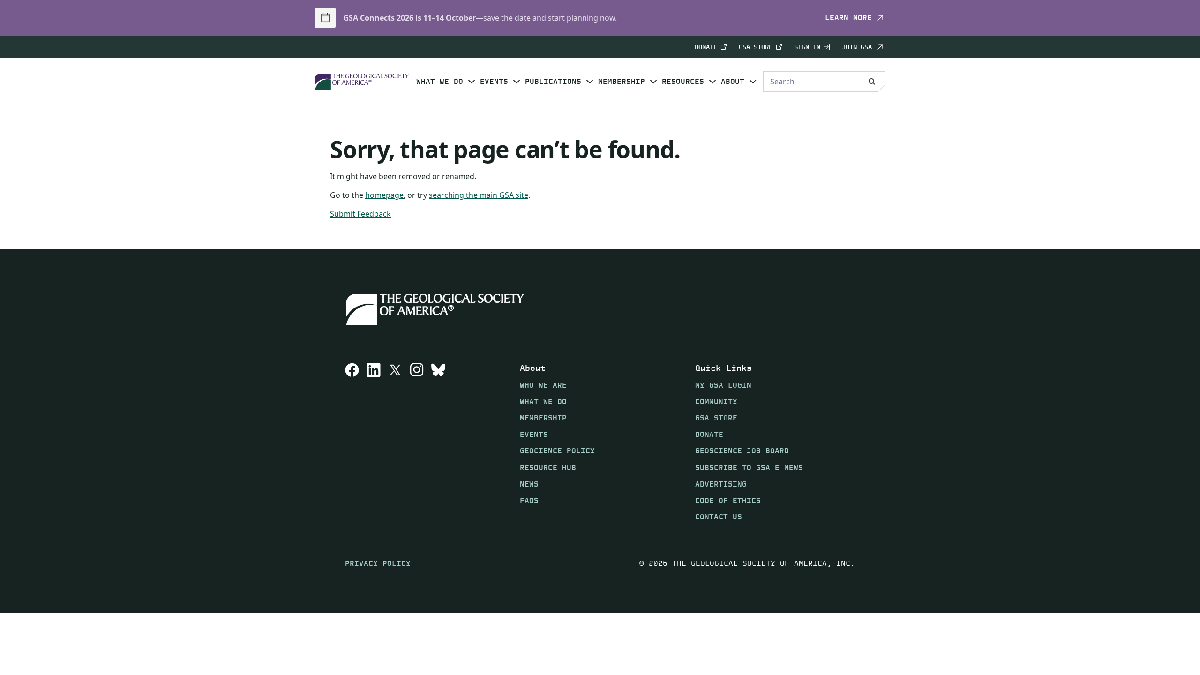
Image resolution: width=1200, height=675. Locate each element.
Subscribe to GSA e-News (749, 467)
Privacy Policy (378, 563)
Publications (553, 81)
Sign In (807, 47)
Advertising (721, 484)
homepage (384, 195)
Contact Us (718, 516)
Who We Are (543, 385)
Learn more (848, 17)
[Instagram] (417, 442)
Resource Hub (548, 467)
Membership (621, 81)
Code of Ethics (728, 500)
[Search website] (873, 81)
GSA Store (755, 47)
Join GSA (857, 47)
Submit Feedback (360, 214)
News (529, 484)
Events (494, 81)
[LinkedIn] (374, 442)
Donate (706, 47)
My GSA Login (723, 385)
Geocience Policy (557, 450)
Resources (683, 81)
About (732, 81)
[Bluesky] (438, 442)
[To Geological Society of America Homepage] (362, 82)
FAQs (529, 500)
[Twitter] (395, 442)
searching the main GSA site (478, 195)
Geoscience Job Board (742, 450)
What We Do (439, 81)
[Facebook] (352, 442)
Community (716, 401)
